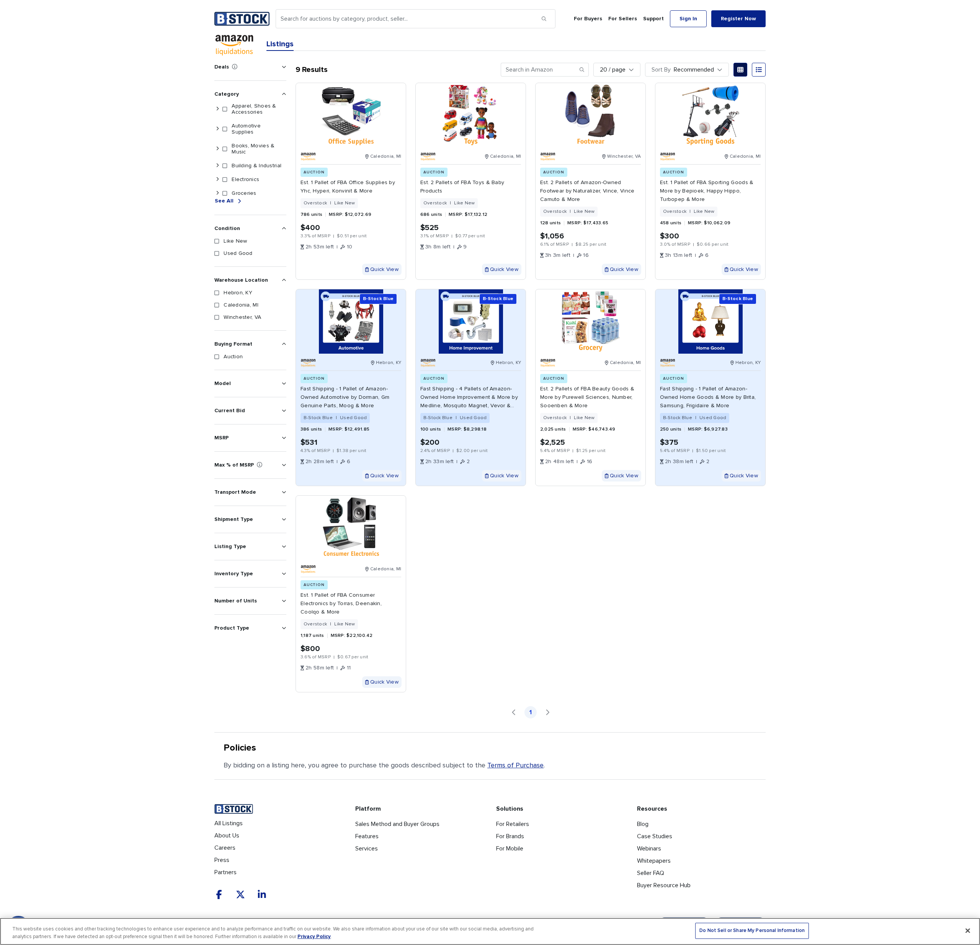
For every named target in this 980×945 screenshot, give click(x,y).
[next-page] (547, 712)
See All (224, 200)
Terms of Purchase (515, 765)
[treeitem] (248, 109)
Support (653, 18)
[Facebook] (219, 894)
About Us (226, 835)
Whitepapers (654, 861)
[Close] (967, 930)
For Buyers (588, 18)
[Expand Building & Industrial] (217, 166)
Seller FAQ (650, 873)
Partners (225, 872)
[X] (240, 894)
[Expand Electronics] (217, 179)
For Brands (510, 836)
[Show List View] (759, 70)
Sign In (688, 18)
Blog (642, 824)
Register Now (738, 18)
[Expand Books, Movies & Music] (217, 149)
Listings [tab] (280, 44)
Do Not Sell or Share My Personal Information (752, 930)
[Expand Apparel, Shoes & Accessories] (217, 109)
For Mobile (509, 848)
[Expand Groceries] (217, 193)
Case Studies (654, 836)
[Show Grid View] (740, 70)
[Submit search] (544, 18)
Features (367, 836)
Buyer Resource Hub (664, 885)
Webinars (649, 848)
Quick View (384, 269)
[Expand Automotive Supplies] (217, 129)
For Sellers (622, 18)
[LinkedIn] (261, 894)
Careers (224, 848)
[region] (490, 931)
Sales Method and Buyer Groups (397, 824)
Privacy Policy (314, 937)
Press (221, 860)
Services (366, 848)
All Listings (228, 823)
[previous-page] (513, 712)
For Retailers (512, 824)
